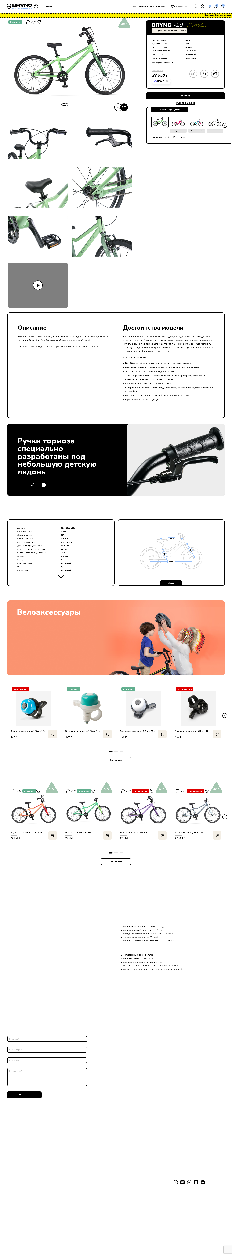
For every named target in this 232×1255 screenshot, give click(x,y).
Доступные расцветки (169, 109)
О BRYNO (131, 6)
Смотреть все (116, 760)
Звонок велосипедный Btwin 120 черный (192, 731)
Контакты (160, 6)
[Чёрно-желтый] (215, 122)
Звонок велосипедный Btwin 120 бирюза (83, 731)
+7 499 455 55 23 (182, 6)
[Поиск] (196, 6)
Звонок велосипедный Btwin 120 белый (138, 731)
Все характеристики (161, 63)
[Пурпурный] (178, 122)
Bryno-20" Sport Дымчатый (189, 832)
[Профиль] (202, 6)
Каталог (49, 6)
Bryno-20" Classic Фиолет (133, 832)
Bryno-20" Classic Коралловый (27, 832)
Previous (152, 125)
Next (224, 125)
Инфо (171, 582)
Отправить (24, 1095)
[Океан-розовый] (196, 122)
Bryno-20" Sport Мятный (78, 832)
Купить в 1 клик (185, 102)
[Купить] (107, 734)
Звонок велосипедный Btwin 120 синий (28, 731)
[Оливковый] (160, 122)
